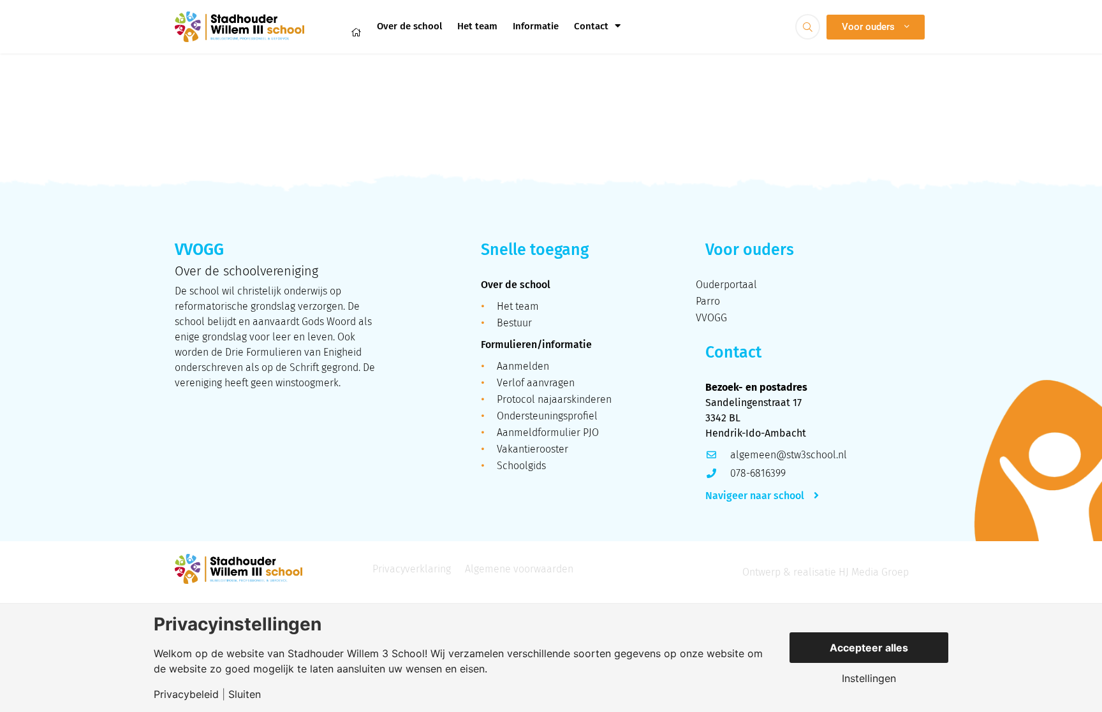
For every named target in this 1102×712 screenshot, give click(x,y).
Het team (477, 26)
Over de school (409, 26)
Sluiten (244, 694)
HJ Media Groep (874, 572)
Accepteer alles (869, 647)
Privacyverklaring (411, 569)
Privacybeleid (186, 694)
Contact (591, 26)
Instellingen (869, 678)
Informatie (536, 26)
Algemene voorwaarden (519, 569)
